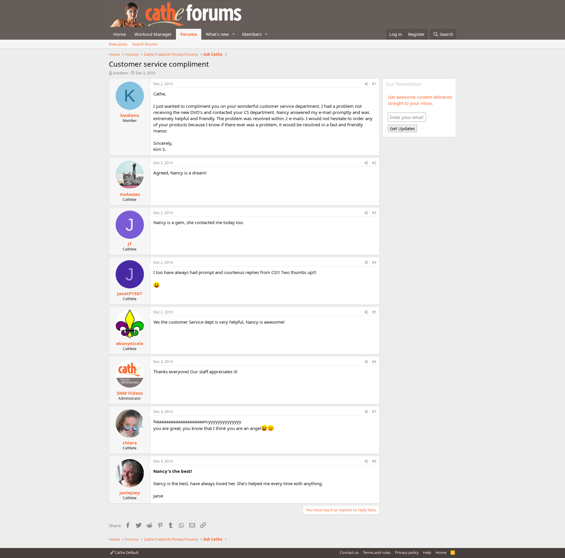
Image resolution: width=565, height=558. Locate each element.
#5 (374, 312)
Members (252, 34)
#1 (374, 83)
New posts (118, 44)
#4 (374, 262)
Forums (188, 34)
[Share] (366, 84)
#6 (374, 361)
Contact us (349, 552)
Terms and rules (376, 552)
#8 (374, 461)
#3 (374, 212)
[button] (234, 34)
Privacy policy (407, 552)
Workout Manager (153, 34)
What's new (217, 34)
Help (427, 552)
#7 (374, 411)
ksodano (120, 72)
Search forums (144, 44)
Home (119, 34)
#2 (374, 162)
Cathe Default (126, 552)
